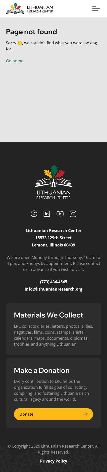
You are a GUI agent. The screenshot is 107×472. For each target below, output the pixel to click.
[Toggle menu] (96, 9)
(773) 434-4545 (53, 282)
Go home (14, 61)
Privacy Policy (53, 461)
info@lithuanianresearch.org (53, 289)
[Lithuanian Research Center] (53, 182)
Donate (26, 414)
